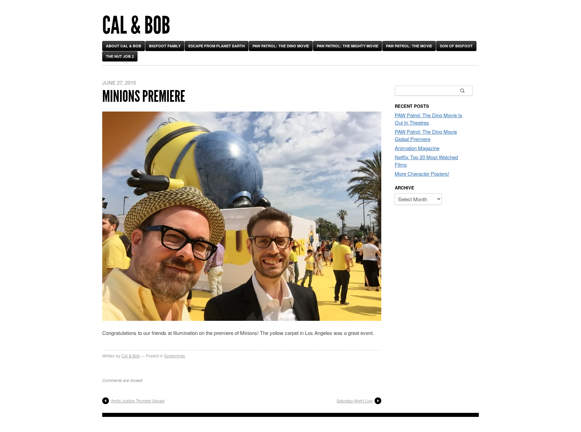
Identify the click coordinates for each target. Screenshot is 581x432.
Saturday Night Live (355, 400)
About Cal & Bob (123, 45)
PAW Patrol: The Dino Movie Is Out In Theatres (428, 119)
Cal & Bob (136, 25)
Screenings (174, 355)
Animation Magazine (417, 148)
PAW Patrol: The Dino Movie (281, 45)
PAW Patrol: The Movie (409, 45)
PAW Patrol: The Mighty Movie (347, 45)
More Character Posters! (422, 173)
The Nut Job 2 (120, 56)
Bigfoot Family (165, 45)
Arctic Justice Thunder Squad (137, 400)
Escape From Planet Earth (216, 45)
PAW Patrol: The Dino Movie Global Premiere (426, 135)
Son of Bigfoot (456, 45)
